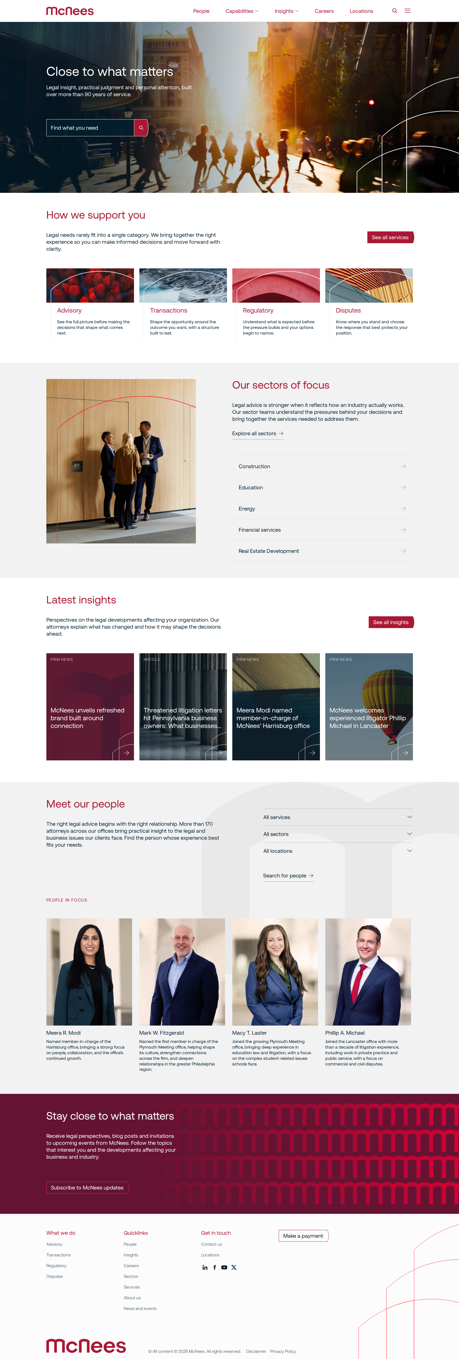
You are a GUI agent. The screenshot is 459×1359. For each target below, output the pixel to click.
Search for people (284, 875)
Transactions (168, 310)
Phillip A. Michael (345, 1033)
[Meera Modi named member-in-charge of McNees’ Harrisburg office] (276, 706)
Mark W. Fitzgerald (161, 1033)
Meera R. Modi (63, 1033)
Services (132, 1287)
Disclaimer (256, 1351)
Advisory (69, 310)
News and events (140, 1308)
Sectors (131, 1276)
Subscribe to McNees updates (87, 1187)
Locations (361, 11)
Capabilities (239, 11)
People (201, 11)
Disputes (348, 310)
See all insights (391, 622)
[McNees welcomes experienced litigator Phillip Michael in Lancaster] (369, 706)
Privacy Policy (283, 1351)
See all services (390, 237)
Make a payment (303, 1236)
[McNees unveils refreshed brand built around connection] (90, 706)
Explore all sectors (254, 433)
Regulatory (258, 310)
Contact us (211, 1244)
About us (132, 1297)
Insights (284, 11)
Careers (324, 11)
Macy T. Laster (249, 1033)
